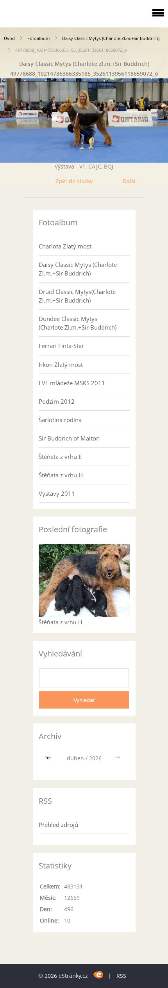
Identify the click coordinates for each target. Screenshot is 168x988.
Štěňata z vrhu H (61, 475)
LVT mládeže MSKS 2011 (72, 383)
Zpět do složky (74, 181)
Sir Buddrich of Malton (69, 438)
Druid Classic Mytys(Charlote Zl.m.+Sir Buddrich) (77, 296)
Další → (133, 181)
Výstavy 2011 (57, 493)
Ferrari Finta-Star (61, 346)
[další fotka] (155, 120)
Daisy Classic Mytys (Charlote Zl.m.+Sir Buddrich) (110, 38)
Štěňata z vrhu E (60, 456)
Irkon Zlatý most (61, 364)
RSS (121, 975)
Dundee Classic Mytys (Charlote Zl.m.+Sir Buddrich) (77, 323)
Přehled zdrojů (58, 824)
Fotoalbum (38, 38)
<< (49, 758)
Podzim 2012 (57, 401)
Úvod (9, 38)
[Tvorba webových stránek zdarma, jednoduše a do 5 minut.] (98, 974)
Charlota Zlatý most (65, 246)
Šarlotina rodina (60, 420)
